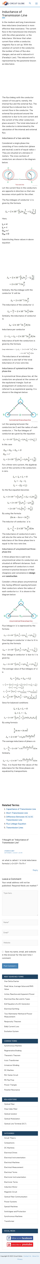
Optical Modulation (12, 1119)
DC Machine (9, 1070)
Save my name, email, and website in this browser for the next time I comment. (19, 954)
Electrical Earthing (11, 1009)
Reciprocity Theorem (12, 1021)
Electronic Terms (11, 1182)
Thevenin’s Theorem (12, 1055)
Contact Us (27, 1256)
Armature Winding (11, 1065)
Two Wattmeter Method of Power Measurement (18, 1015)
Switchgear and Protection (15, 1211)
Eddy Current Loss (11, 1026)
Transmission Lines (14, 827)
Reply (35, 870)
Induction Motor (10, 1187)
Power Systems (10, 1201)
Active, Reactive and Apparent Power (19, 994)
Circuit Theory (10, 1138)
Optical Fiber (9, 1104)
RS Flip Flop (9, 1080)
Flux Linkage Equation (16, 823)
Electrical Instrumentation (14, 1157)
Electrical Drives (10, 1152)
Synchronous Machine (13, 1046)
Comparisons (9, 1143)
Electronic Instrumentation (15, 1177)
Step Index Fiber (10, 1109)
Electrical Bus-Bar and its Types (17, 999)
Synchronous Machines (13, 1216)
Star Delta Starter (11, 981)
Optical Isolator (10, 1114)
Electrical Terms (10, 1172)
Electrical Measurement (13, 1167)
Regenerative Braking (12, 1050)
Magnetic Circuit (10, 1192)
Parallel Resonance (12, 1090)
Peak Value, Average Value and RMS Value (18, 987)
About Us (35, 1256)
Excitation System (11, 1031)
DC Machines (9, 1148)
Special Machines (11, 1206)
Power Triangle (10, 1085)
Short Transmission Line (17, 813)
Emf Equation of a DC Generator (17, 1004)
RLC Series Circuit (11, 1075)
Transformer (9, 1221)
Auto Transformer (11, 1060)
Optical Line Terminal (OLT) (15, 1123)
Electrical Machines (12, 1162)
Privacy (20, 1259)
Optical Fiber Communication (15, 1197)
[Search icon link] (30, 3)
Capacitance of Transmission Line (21, 809)
